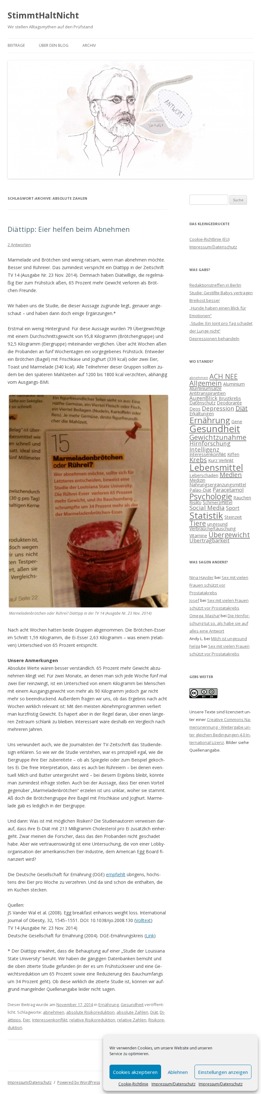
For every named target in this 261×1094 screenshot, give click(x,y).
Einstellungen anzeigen (223, 1072)
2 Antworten (19, 244)
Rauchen (242, 498)
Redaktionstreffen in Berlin (215, 285)
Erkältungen (201, 414)
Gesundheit (132, 1004)
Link (150, 936)
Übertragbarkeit (209, 540)
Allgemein (205, 383)
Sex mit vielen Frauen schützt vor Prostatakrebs (218, 585)
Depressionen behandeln (214, 338)
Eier (26, 1020)
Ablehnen (178, 1072)
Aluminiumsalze (205, 388)
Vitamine (198, 536)
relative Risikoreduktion (92, 1020)
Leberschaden (203, 475)
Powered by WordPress (78, 1082)
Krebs (198, 459)
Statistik (206, 515)
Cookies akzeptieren (135, 1072)
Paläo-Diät (200, 490)
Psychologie (210, 496)
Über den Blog (53, 45)
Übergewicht (229, 534)
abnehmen (53, 1012)
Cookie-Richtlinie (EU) (209, 239)
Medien (231, 474)
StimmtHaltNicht (43, 15)
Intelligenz (204, 449)
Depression (218, 408)
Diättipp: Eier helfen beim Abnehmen (69, 229)
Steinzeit (233, 517)
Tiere (197, 523)
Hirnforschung (209, 443)
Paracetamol (228, 489)
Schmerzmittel (217, 502)
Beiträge (16, 45)
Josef (194, 600)
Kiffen (233, 454)
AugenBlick (203, 398)
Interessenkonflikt (49, 1020)
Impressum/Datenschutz (173, 1084)
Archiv (89, 45)
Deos (195, 409)
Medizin (197, 480)
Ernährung (108, 1004)
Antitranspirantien (207, 393)
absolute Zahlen (132, 1012)
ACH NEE (223, 376)
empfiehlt (115, 874)
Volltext (143, 920)
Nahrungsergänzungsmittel (217, 485)
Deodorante (229, 403)
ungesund (217, 524)
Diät (154, 1012)
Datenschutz (202, 403)
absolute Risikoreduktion (90, 1012)
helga (194, 646)
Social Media (207, 507)
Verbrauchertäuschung (212, 529)
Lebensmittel (216, 467)
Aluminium (234, 384)
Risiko (195, 502)
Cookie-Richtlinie (133, 1084)
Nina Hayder (201, 577)
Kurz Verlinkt (221, 460)
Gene (236, 421)
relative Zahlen (131, 1020)
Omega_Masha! (204, 616)
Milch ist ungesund (229, 638)
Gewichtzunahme (217, 437)
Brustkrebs (230, 398)
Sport (232, 507)
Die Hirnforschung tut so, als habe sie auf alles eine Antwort (219, 623)
